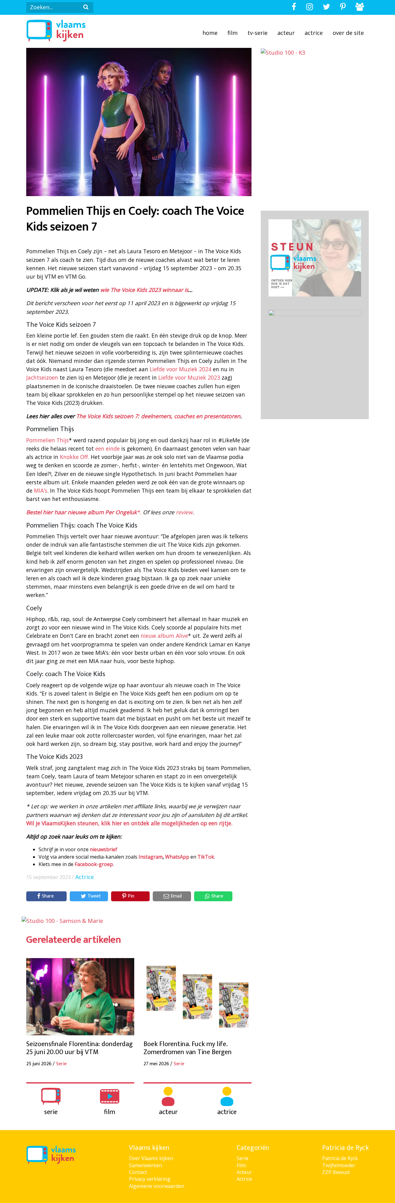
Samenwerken (145, 1165)
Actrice (314, 32)
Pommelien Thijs (47, 440)
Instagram (151, 856)
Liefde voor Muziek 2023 (189, 377)
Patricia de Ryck (340, 1158)
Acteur (286, 32)
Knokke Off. (74, 457)
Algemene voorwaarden (156, 1186)
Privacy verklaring (149, 1179)
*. (83, 512)
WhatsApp (177, 856)
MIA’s (40, 490)
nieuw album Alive (164, 635)
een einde (107, 448)
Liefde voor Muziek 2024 (179, 369)
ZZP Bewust (336, 1172)
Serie (242, 1158)
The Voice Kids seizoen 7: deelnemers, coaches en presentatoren (158, 416)
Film (232, 32)
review (184, 512)
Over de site (348, 32)
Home (210, 32)
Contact (138, 1172)
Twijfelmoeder (339, 1165)
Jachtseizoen (42, 377)
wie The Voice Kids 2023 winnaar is (144, 289)
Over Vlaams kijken (151, 1158)
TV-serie (257, 32)
